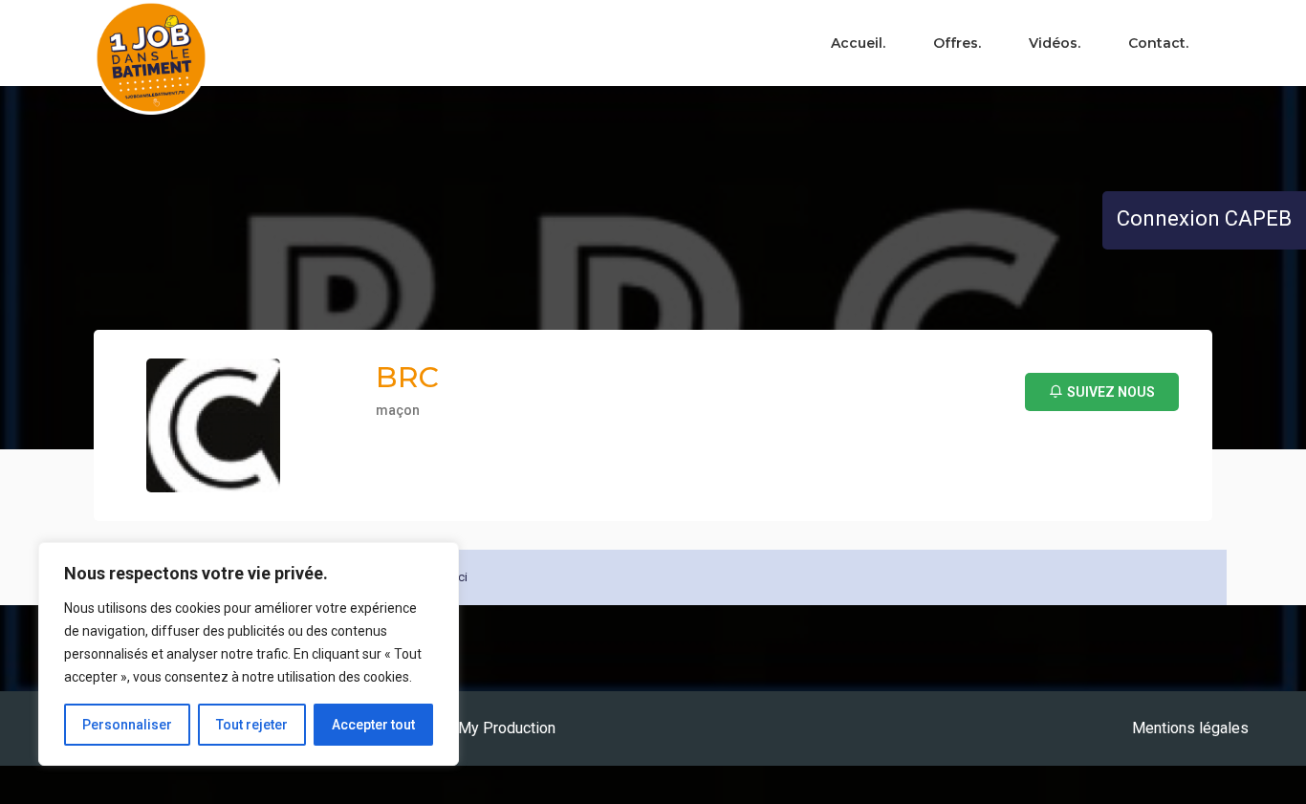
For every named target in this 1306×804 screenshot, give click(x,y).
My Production (506, 728)
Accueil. (858, 43)
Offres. (957, 43)
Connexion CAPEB (1204, 218)
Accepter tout (373, 724)
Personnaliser (127, 724)
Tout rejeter (252, 724)
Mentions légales (1190, 728)
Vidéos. (1054, 43)
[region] (248, 654)
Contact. (1158, 43)
